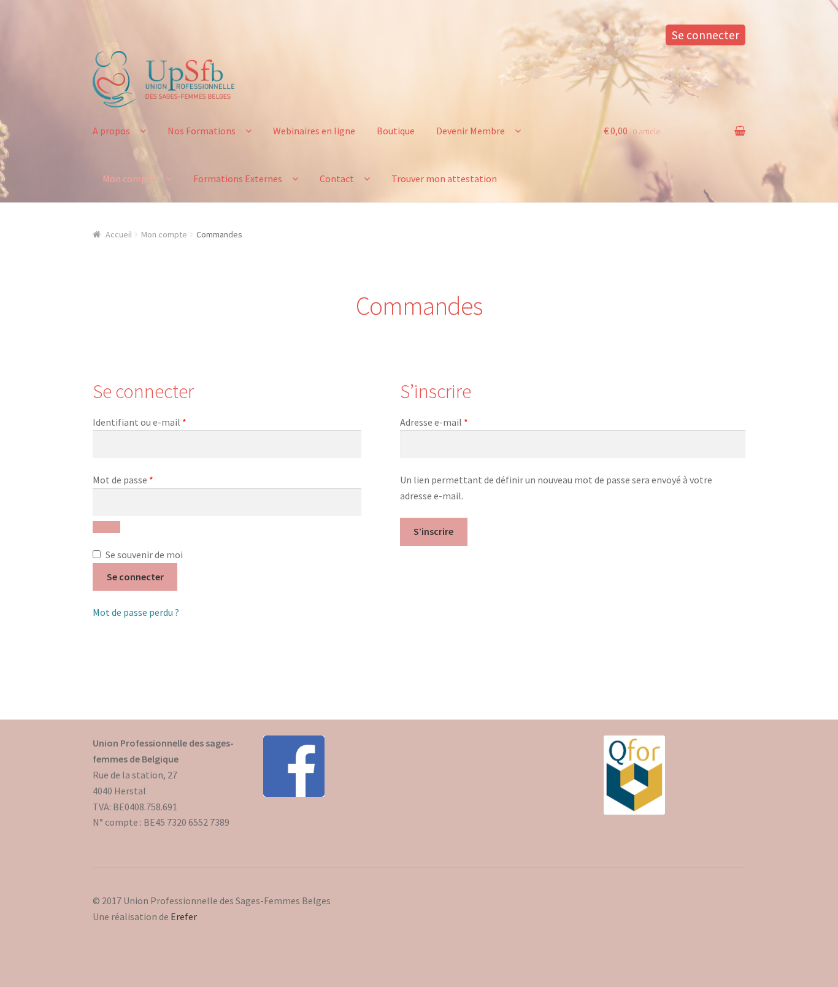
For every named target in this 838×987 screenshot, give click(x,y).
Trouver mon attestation (444, 178)
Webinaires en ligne (314, 131)
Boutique (396, 131)
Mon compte (129, 178)
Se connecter (705, 35)
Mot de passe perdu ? (136, 612)
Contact (337, 178)
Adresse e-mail (458, 421)
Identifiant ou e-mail (164, 421)
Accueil (119, 234)
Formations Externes (237, 178)
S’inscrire (433, 531)
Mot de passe (147, 479)
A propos (111, 131)
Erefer (184, 916)
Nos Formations (201, 131)
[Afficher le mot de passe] (106, 527)
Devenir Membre (470, 131)
